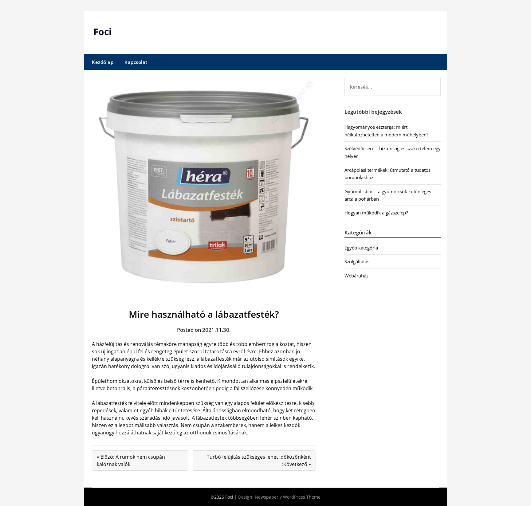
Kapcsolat (136, 62)
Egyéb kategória (361, 248)
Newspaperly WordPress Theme (288, 497)
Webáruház (356, 276)
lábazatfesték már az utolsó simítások (244, 358)
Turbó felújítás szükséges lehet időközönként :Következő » (259, 460)
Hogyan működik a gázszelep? (376, 213)
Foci (102, 31)
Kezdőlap (102, 62)
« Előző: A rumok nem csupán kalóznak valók (131, 460)
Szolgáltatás (356, 261)
